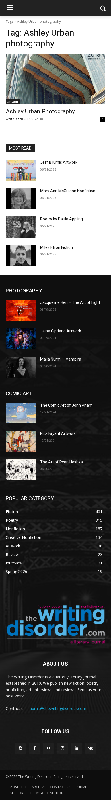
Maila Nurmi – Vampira (60, 359)
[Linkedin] (76, 748)
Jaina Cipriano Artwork (60, 331)
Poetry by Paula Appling (61, 219)
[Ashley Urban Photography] (55, 79)
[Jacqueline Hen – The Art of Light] (21, 310)
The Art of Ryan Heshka (61, 462)
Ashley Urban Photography (40, 111)
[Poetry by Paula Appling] (21, 227)
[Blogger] (20, 748)
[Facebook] (34, 748)
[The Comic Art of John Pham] (21, 413)
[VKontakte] (90, 748)
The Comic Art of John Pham (66, 405)
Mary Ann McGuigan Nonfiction (67, 191)
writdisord (14, 119)
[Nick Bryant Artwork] (21, 441)
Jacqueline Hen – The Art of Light (70, 302)
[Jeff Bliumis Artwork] (21, 170)
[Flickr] (48, 748)
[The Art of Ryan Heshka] (21, 469)
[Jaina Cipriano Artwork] (21, 338)
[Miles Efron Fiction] (21, 255)
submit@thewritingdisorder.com (57, 708)
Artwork (13, 102)
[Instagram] (62, 748)
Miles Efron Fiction (56, 247)
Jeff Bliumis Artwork (58, 162)
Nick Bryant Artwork (58, 433)
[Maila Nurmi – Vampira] (21, 367)
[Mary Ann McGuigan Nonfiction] (21, 198)
